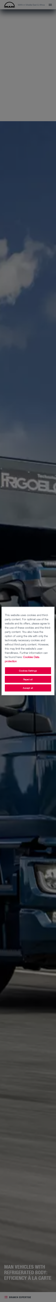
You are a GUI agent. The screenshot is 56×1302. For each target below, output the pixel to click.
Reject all (28, 679)
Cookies (28, 657)
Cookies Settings (28, 670)
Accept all (28, 688)
